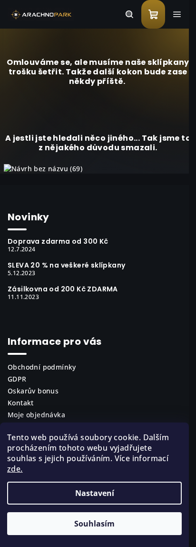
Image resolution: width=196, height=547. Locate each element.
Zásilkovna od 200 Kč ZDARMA (63, 289)
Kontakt (21, 402)
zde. (15, 469)
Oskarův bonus (33, 390)
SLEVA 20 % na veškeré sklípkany (66, 265)
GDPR (17, 378)
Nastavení (94, 493)
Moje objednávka (36, 414)
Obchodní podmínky (42, 367)
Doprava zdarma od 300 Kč (58, 241)
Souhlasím (94, 523)
